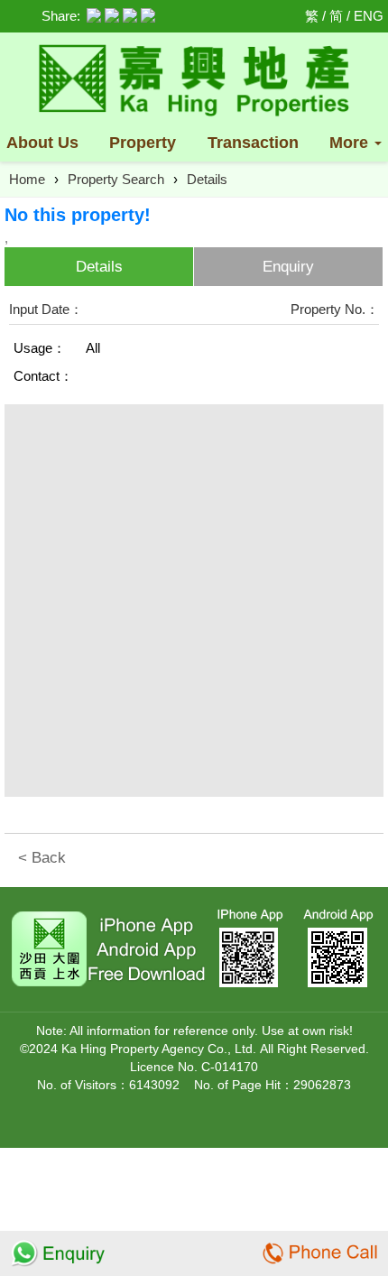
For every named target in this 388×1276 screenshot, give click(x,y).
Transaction (253, 143)
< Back (42, 857)
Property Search (116, 179)
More (351, 143)
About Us (42, 143)
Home (27, 179)
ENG (368, 15)
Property (142, 143)
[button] (364, 425)
